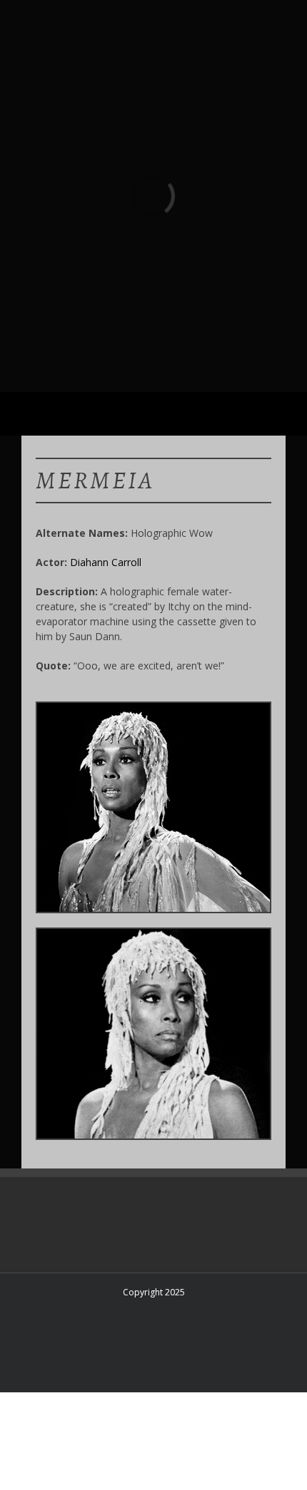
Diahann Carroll (105, 562)
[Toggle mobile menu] (280, 413)
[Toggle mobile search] (254, 413)
